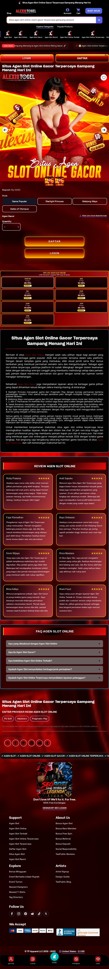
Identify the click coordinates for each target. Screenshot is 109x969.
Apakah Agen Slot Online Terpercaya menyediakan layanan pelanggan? (46, 678)
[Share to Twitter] (7, 743)
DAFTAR (55, 241)
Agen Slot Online (34, 355)
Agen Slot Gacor (27, 384)
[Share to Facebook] (15, 743)
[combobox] (51, 20)
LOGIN (27, 58)
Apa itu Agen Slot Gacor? (21, 652)
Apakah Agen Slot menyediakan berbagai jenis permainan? (40, 669)
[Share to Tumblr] (47, 743)
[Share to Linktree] (23, 743)
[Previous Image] (5, 130)
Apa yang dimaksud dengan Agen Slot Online (32, 643)
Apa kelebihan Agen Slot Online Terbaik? (30, 661)
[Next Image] (104, 130)
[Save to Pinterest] (31, 743)
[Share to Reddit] (39, 743)
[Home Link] (26, 11)
